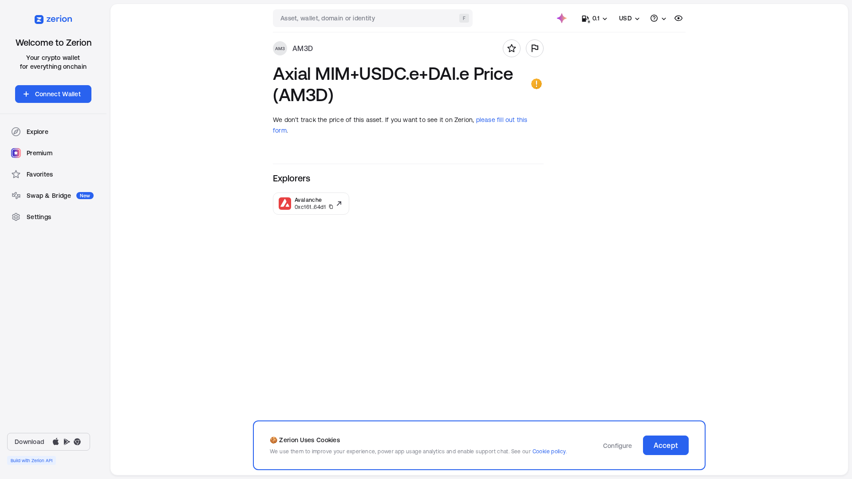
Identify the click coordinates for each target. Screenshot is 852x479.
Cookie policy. (549, 451)
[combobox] (373, 18)
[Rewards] (562, 18)
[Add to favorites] (512, 48)
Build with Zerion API (31, 460)
